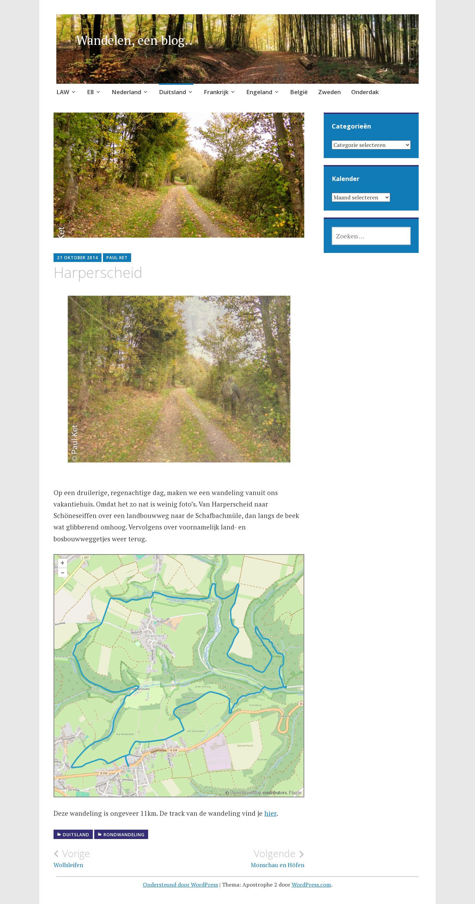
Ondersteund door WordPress (180, 884)
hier (270, 813)
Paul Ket (117, 258)
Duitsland (172, 92)
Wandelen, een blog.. (134, 40)
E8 (90, 92)
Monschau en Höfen (277, 858)
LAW (62, 92)
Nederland (126, 92)
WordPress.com (311, 884)
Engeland (259, 92)
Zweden (329, 92)
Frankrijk (216, 92)
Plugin (294, 792)
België (299, 92)
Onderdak (365, 92)
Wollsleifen (72, 858)
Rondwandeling (124, 835)
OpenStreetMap (245, 792)
